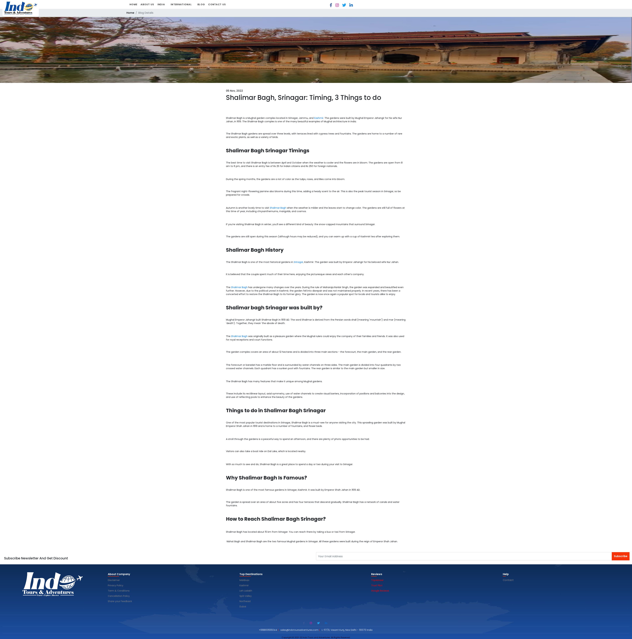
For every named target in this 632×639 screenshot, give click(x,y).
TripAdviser (377, 580)
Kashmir (318, 118)
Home (133, 4)
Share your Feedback (120, 601)
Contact (508, 580)
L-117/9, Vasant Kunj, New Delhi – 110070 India (347, 630)
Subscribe (620, 556)
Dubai (242, 606)
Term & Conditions (119, 590)
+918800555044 (268, 630)
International (181, 4)
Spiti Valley (245, 596)
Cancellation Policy (119, 596)
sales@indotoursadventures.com (299, 630)
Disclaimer (114, 580)
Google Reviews (380, 590)
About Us (147, 4)
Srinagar (298, 262)
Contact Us (217, 4)
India (161, 4)
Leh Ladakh (246, 590)
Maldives (244, 580)
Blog (201, 4)
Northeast (245, 601)
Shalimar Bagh (278, 207)
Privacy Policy (115, 585)
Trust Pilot (376, 585)
